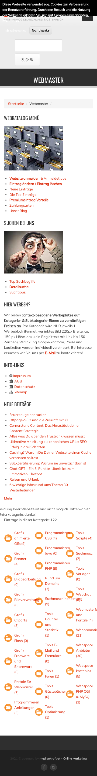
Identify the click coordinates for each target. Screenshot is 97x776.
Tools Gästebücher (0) (55, 691)
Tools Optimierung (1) (55, 711)
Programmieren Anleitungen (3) (26, 707)
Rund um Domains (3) (52, 583)
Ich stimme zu (15, 30)
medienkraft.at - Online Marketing (63, 758)
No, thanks (41, 30)
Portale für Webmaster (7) (23, 687)
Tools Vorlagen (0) (83, 573)
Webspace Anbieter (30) (84, 650)
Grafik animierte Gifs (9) (22, 538)
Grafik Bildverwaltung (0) (26, 599)
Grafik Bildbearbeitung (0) (27, 579)
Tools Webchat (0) (83, 594)
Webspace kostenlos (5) (84, 670)
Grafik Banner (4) (20, 558)
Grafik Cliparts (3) (20, 620)
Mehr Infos (10, 20)
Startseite (16, 103)
